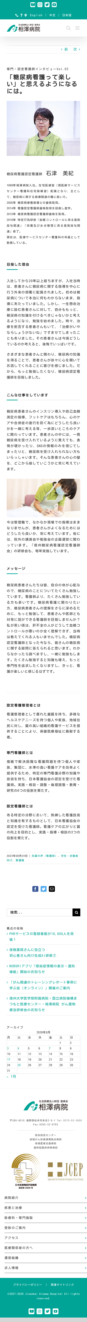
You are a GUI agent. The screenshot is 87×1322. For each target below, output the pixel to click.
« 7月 (11, 1076)
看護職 (20, 860)
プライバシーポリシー (27, 1284)
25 (19, 1065)
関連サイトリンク (62, 1284)
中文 (52, 15)
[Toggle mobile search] (68, 28)
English (36, 15)
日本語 (67, 15)
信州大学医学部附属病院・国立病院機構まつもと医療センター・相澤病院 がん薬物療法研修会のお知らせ (43, 1004)
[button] (45, 1198)
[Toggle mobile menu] (77, 28)
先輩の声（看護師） (45, 855)
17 (8, 1059)
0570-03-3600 (72, 1120)
